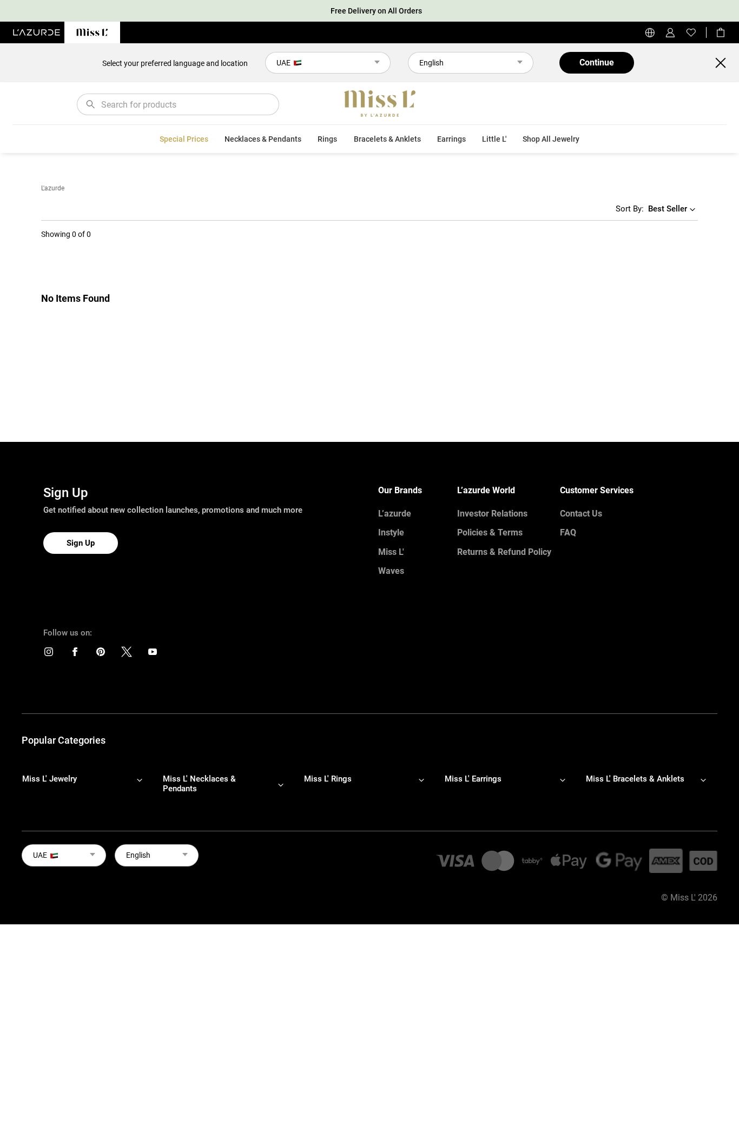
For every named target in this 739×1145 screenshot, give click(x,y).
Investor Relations (492, 513)
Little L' (494, 139)
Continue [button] (596, 62)
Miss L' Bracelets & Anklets (635, 779)
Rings (327, 139)
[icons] (48, 654)
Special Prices (184, 139)
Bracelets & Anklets (387, 139)
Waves (391, 571)
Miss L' (391, 552)
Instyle (391, 532)
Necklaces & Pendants (263, 139)
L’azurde (394, 513)
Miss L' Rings (328, 779)
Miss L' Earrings (473, 779)
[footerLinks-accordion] (88, 784)
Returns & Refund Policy (504, 552)
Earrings (451, 139)
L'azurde (52, 188)
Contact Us (581, 513)
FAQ (568, 532)
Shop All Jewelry (551, 139)
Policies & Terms (490, 532)
